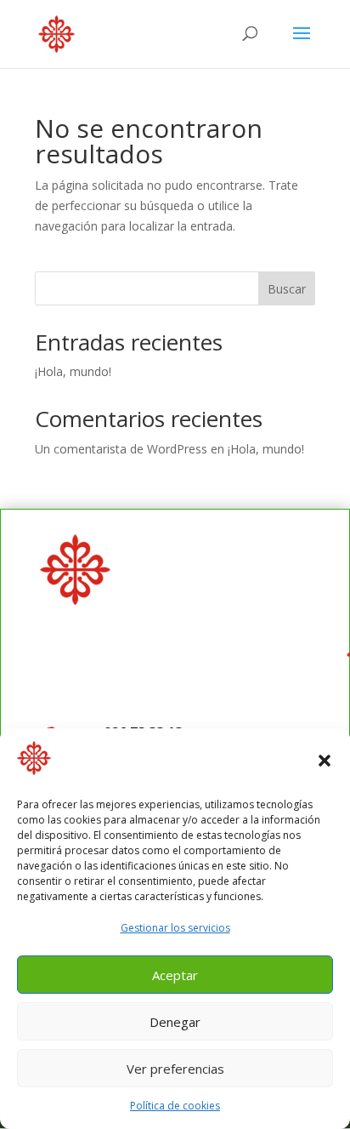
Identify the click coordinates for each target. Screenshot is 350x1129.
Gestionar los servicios (175, 928)
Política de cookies (175, 1105)
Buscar (287, 289)
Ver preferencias (175, 1068)
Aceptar (175, 975)
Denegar (175, 1021)
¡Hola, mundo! (73, 371)
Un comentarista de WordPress (121, 449)
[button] (324, 760)
